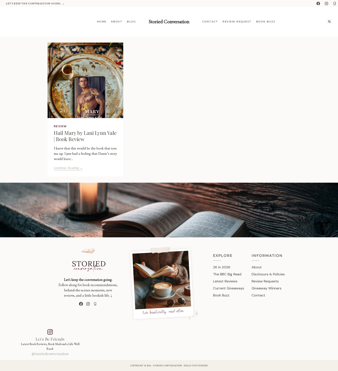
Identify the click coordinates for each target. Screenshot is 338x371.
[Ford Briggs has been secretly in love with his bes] (307, 341)
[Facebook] (318, 3)
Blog (131, 21)
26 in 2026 (221, 267)
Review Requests (265, 281)
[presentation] (85, 80)
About (116, 21)
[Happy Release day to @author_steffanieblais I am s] (268, 341)
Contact (210, 21)
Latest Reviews (225, 281)
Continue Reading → (68, 167)
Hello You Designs (196, 365)
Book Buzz (265, 21)
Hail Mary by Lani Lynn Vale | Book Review (85, 135)
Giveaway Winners (266, 288)
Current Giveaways (228, 288)
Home (101, 21)
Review (60, 126)
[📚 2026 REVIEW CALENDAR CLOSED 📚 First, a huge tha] (112, 341)
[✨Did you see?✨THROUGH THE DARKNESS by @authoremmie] (151, 341)
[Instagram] (326, 3)
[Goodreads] (334, 3)
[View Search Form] (329, 21)
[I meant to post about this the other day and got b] (229, 341)
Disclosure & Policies (268, 274)
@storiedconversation (50, 354)
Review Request (237, 21)
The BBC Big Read (227, 274)
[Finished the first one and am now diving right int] (190, 341)
